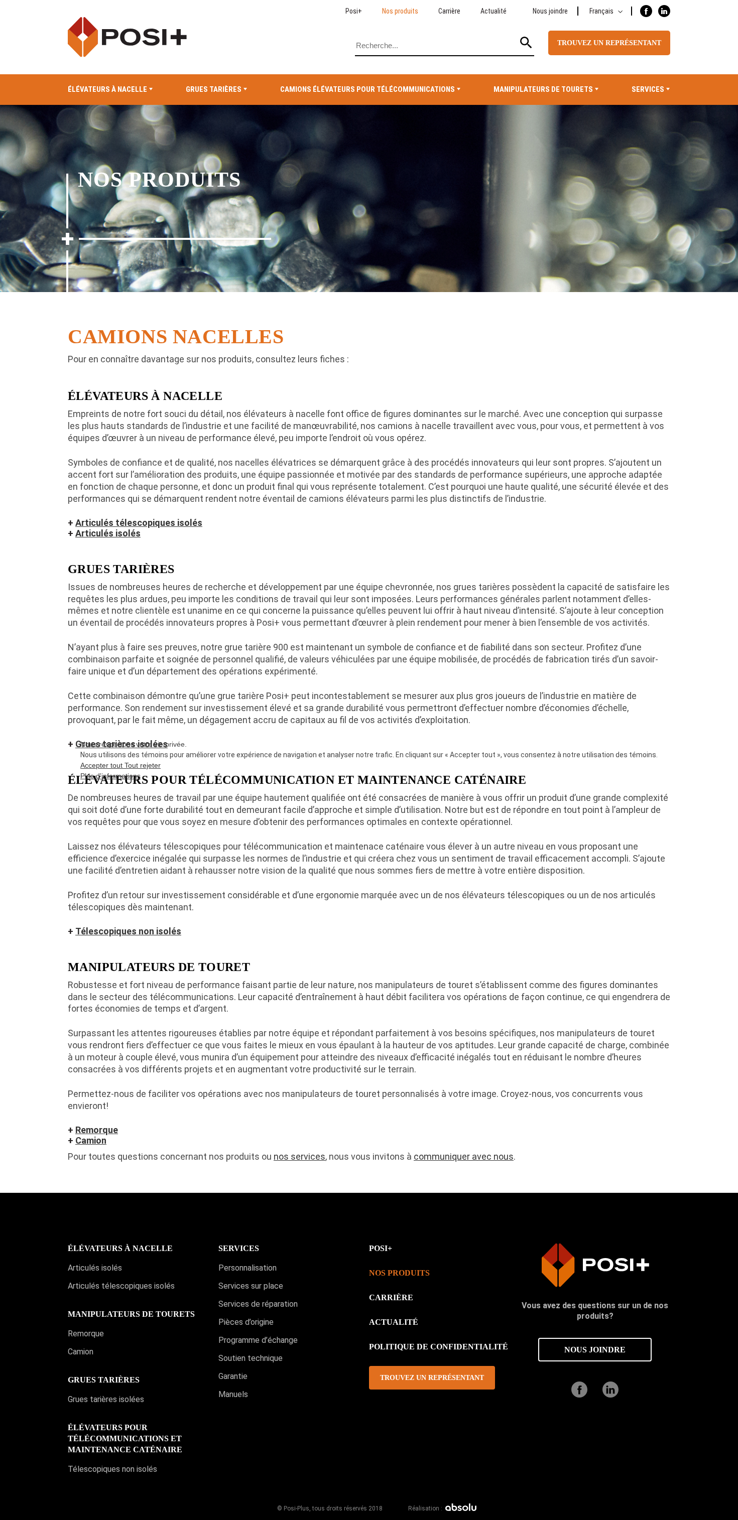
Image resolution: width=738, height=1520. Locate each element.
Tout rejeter (143, 765)
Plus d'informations (110, 776)
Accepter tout (102, 765)
